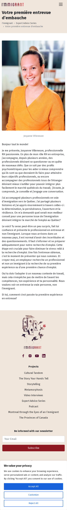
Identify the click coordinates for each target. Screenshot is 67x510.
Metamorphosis (33, 389)
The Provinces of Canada (33, 417)
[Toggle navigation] (60, 4)
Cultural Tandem (33, 372)
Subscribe (33, 447)
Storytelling (33, 384)
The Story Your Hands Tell (33, 378)
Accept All (33, 486)
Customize (33, 495)
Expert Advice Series (26, 23)
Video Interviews (33, 395)
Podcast (33, 406)
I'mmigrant (7, 23)
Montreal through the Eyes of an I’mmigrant (33, 412)
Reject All (33, 503)
